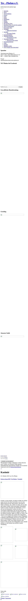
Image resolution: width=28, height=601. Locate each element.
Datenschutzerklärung (15, 467)
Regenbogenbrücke (8, 41)
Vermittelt (6, 29)
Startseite (6, 11)
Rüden (5, 20)
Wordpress (5, 457)
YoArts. (6, 458)
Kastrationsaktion (8, 34)
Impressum (5, 455)
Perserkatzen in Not (11, 37)
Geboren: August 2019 (5, 479)
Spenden (6, 32)
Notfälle (6, 22)
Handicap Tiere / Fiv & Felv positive (13, 25)
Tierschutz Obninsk (8, 39)
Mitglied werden (8, 46)
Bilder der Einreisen (12, 30)
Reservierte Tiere (8, 27)
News (5, 12)
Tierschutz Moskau (8, 36)
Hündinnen (6, 19)
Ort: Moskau (14, 479)
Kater (5, 16)
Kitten (5, 18)
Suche (2, 87)
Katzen (5, 15)
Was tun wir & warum (12, 40)
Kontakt (6, 44)
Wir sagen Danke (11, 33)
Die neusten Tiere (8, 23)
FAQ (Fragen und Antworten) (11, 47)
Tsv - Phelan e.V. (9, 3)
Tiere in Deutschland (9, 26)
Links (5, 43)
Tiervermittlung (7, 13)
